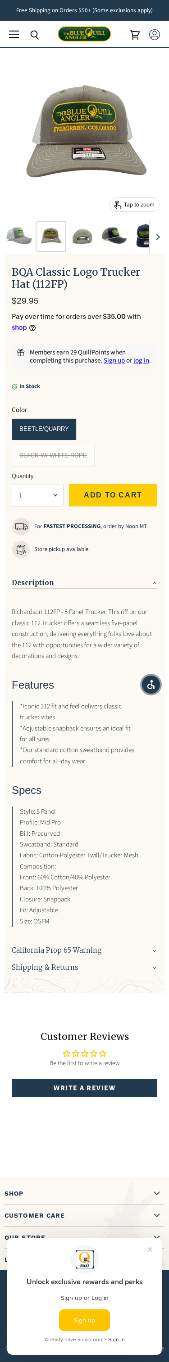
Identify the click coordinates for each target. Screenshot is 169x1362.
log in (141, 360)
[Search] (28, 35)
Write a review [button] (84, 1088)
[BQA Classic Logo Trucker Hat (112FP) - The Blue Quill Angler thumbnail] (19, 236)
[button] (84, 580)
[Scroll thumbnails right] (156, 237)
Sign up (114, 360)
